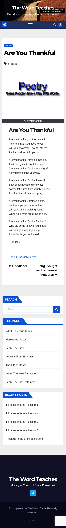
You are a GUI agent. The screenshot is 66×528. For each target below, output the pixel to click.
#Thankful (13, 64)
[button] (54, 24)
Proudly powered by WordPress (23, 508)
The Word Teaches (33, 8)
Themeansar (32, 512)
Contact (33, 520)
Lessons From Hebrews (19, 356)
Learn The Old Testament (20, 382)
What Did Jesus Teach (19, 331)
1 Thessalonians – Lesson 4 (22, 413)
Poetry (8, 46)
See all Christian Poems (22, 257)
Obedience (20, 266)
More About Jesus (16, 339)
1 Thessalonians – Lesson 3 (22, 421)
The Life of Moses (16, 365)
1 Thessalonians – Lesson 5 (22, 404)
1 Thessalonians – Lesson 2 (22, 430)
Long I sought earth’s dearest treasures (46, 270)
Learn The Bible (15, 348)
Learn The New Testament (21, 373)
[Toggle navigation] (30, 24)
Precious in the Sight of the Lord (24, 438)
